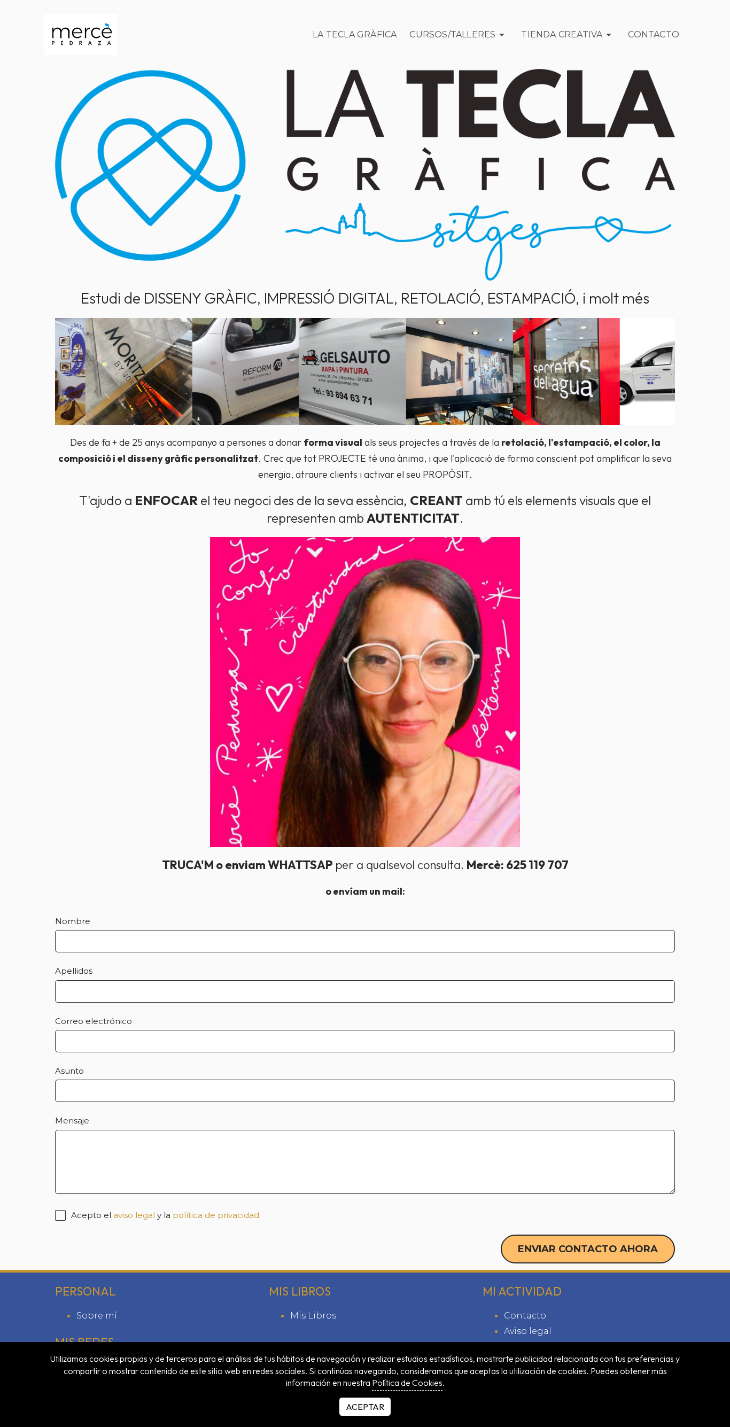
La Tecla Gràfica (355, 34)
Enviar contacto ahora (588, 1249)
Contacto (653, 34)
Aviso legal (528, 1331)
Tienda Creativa (561, 34)
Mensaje (72, 1120)
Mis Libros (313, 1315)
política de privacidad (216, 1215)
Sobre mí (96, 1315)
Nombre (72, 921)
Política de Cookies (407, 1382)
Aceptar (365, 1406)
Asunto (69, 1071)
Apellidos (73, 971)
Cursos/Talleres (452, 34)
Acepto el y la (164, 1215)
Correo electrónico (93, 1021)
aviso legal (134, 1215)
